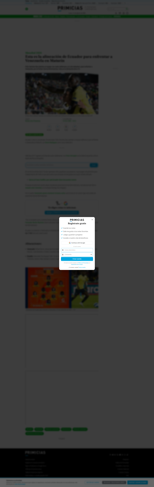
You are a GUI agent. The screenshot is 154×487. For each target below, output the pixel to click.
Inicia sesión (82, 267)
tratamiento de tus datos (77, 264)
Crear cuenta (77, 259)
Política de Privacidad (83, 263)
